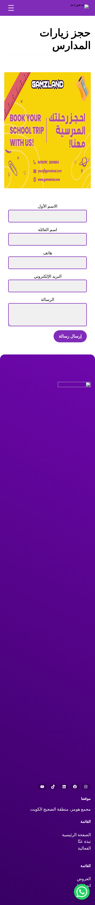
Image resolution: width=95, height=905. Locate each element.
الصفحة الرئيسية (76, 835)
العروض (84, 879)
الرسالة (47, 299)
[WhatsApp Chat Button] (82, 892)
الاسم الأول (47, 206)
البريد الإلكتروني (47, 276)
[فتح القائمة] (11, 8)
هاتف (47, 253)
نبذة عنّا (84, 841)
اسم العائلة (47, 229)
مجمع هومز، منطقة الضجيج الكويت (60, 809)
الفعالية (84, 848)
